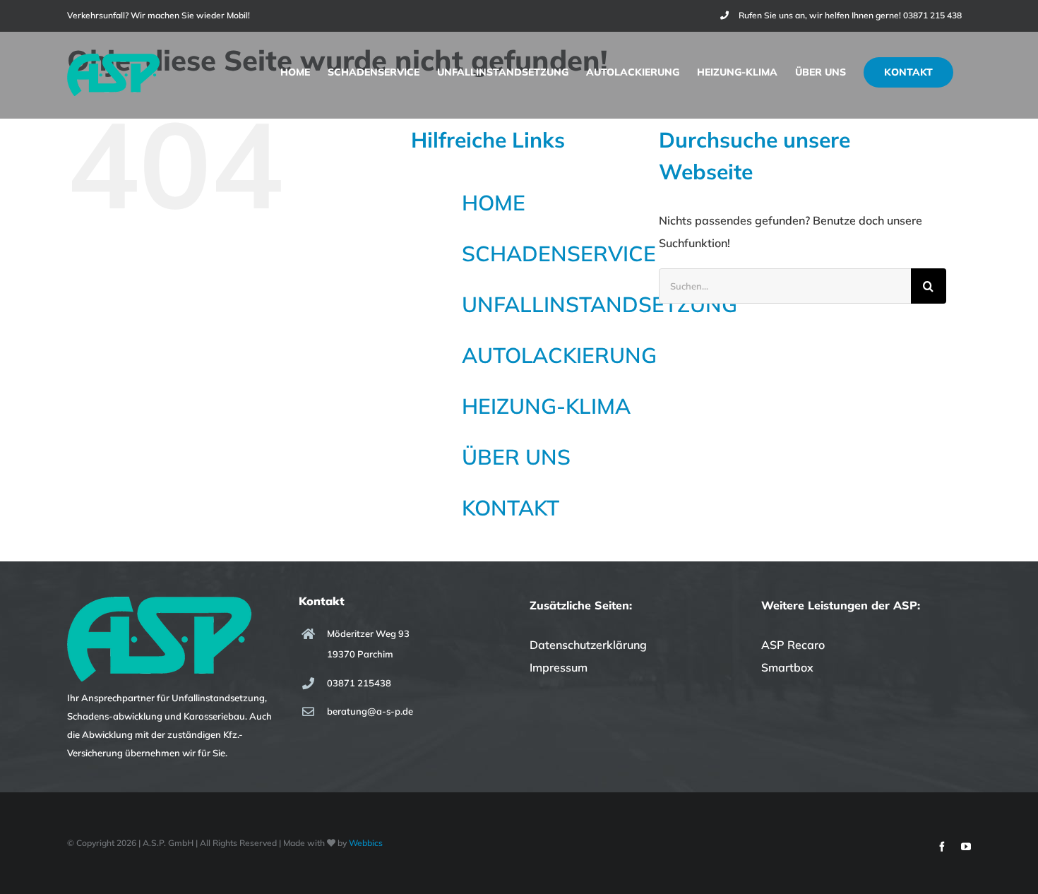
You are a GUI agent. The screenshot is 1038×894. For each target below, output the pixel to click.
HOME (493, 202)
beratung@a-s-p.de (370, 711)
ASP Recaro (793, 645)
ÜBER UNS (516, 456)
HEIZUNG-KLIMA (546, 406)
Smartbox (787, 667)
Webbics (366, 843)
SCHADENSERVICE (559, 253)
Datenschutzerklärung (588, 645)
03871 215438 (359, 683)
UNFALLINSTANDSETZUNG (599, 304)
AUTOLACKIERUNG (559, 355)
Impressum (558, 667)
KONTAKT (510, 507)
